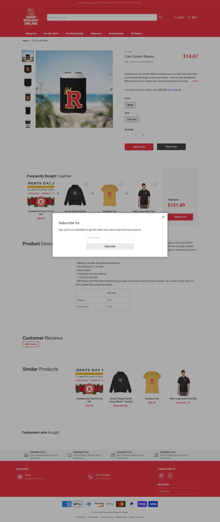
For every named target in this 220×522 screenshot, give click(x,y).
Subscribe (110, 246)
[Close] (163, 217)
